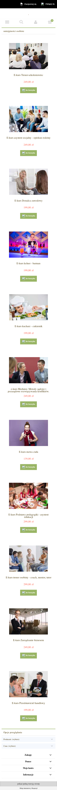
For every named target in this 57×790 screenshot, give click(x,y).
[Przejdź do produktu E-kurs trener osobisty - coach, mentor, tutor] (28, 558)
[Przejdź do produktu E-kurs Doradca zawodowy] (28, 182)
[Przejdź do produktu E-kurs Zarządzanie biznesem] (28, 621)
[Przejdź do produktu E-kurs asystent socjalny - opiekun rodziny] (28, 119)
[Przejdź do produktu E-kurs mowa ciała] (28, 433)
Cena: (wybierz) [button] (9, 746)
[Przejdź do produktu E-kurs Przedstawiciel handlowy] (28, 684)
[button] (7, 22)
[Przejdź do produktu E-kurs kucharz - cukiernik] (28, 307)
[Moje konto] (35, 22)
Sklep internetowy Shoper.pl (28, 788)
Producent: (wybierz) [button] (11, 739)
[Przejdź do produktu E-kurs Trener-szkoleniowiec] (28, 56)
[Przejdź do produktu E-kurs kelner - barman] (28, 245)
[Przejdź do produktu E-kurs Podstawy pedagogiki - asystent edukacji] (28, 496)
